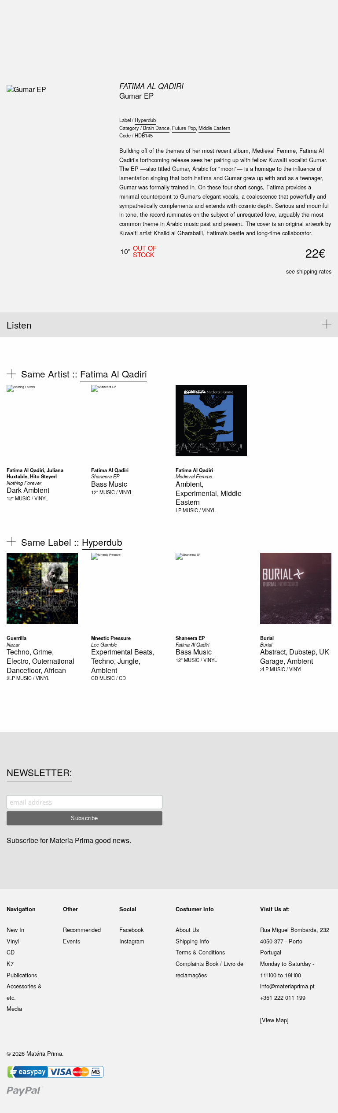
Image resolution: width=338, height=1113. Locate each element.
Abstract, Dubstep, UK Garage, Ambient (294, 656)
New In (15, 929)
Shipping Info (192, 941)
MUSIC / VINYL (31, 498)
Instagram (131, 941)
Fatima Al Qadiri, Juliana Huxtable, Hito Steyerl (35, 473)
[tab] (169, 324)
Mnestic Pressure (111, 637)
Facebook (131, 929)
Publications (22, 975)
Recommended (82, 929)
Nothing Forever (24, 482)
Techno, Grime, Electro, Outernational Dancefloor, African (40, 661)
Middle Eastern (214, 127)
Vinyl (13, 941)
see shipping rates (308, 271)
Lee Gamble (104, 644)
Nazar (13, 644)
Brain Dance (156, 127)
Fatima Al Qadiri (151, 86)
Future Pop (184, 127)
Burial (267, 637)
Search (319, 44)
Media (14, 1008)
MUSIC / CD (112, 677)
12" (10, 498)
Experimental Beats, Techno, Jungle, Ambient (122, 661)
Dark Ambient (28, 490)
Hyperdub (145, 119)
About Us (187, 929)
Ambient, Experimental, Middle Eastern (209, 493)
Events (71, 941)
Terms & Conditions (200, 952)
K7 (10, 963)
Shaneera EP (105, 476)
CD (94, 677)
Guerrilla (16, 637)
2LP (11, 677)
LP (178, 510)
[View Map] (274, 1020)
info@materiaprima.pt (287, 986)
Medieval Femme (194, 476)
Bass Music (109, 484)
